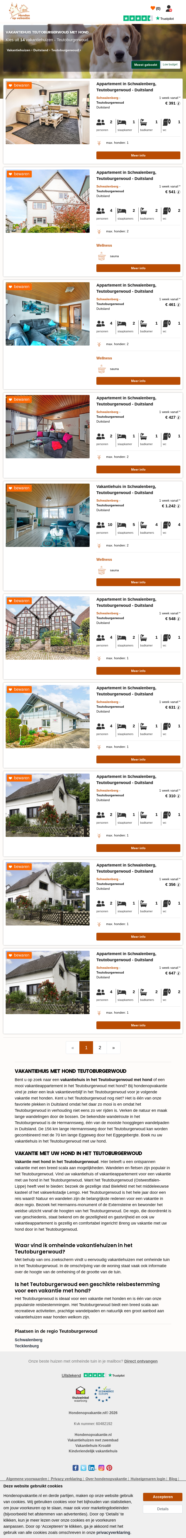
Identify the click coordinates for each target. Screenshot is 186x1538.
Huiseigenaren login (148, 1479)
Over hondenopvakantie (106, 1479)
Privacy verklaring (66, 1479)
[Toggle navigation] (180, 7)
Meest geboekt (145, 65)
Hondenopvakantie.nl (93, 1435)
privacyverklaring (113, 1532)
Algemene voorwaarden (26, 1479)
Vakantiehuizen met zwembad (93, 1440)
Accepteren (163, 1497)
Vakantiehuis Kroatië (93, 1446)
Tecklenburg (27, 1346)
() (157, 8)
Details (163, 1509)
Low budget (170, 64)
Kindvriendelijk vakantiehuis (93, 1451)
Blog (173, 1479)
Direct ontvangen (141, 1361)
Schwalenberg (28, 1340)
